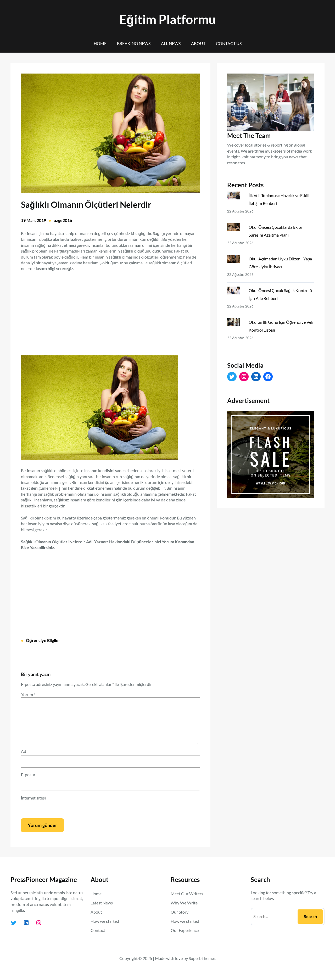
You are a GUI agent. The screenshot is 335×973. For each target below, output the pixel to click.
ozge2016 (63, 220)
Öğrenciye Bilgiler (43, 640)
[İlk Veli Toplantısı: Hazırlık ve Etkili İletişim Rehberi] (235, 197)
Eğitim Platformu (167, 19)
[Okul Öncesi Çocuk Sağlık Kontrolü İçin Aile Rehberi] (235, 292)
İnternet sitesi (33, 797)
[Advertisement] (110, 310)
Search (310, 916)
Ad (23, 751)
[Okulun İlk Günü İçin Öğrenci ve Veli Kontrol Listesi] (235, 323)
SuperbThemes (202, 958)
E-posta (28, 774)
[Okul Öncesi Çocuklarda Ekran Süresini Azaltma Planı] (235, 228)
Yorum (28, 694)
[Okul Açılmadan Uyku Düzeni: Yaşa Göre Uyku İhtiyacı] (235, 260)
